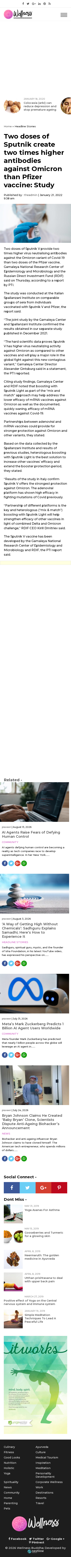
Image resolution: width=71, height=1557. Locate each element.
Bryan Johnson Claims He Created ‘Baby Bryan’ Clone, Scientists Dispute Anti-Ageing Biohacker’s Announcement (32, 1122)
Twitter (38, 1539)
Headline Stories (15, 942)
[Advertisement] (35, 58)
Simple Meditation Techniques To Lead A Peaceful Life (40, 1318)
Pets (7, 1508)
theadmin (30, 195)
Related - (13, 780)
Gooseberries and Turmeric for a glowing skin (44, 1234)
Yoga (7, 1473)
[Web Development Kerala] (36, 1551)
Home (8, 126)
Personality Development (45, 1475)
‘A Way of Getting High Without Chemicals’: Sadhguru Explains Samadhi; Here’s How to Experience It (30, 930)
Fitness (9, 1452)
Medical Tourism (47, 1457)
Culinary (9, 1447)
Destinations (44, 1492)
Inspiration (43, 1462)
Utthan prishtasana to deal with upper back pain (44, 1279)
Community (10, 842)
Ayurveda (42, 1447)
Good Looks (12, 1457)
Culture (41, 1452)
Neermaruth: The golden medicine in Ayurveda (42, 1257)
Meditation (43, 1468)
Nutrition (10, 1462)
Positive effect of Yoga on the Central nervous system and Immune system (30, 1302)
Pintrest (37, 1542)
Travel (40, 1503)
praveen (6, 827)
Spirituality (11, 1482)
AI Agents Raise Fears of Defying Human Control (31, 834)
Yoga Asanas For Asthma (42, 1210)
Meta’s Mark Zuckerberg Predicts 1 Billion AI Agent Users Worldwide (33, 1026)
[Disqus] (35, 619)
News (6, 1133)
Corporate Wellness (49, 1482)
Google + (57, 1539)
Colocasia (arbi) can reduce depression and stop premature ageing (40, 106)
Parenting (11, 1503)
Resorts (41, 1498)
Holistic (9, 1468)
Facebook (18, 1539)
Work (39, 1487)
